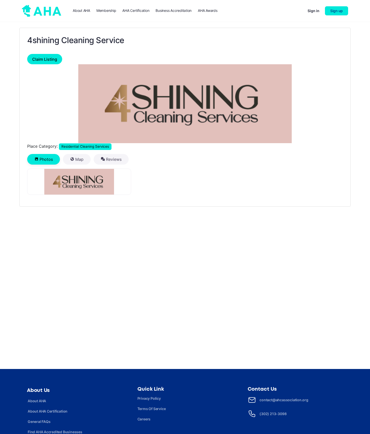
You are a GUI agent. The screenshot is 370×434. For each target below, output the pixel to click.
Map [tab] (79, 159)
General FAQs (39, 421)
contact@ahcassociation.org (284, 400)
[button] (51, 103)
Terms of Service (151, 409)
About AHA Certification (47, 411)
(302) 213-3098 (273, 414)
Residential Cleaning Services (85, 146)
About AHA (37, 401)
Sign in (313, 11)
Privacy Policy (149, 398)
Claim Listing (44, 59)
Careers (144, 419)
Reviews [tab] (114, 159)
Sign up (336, 11)
